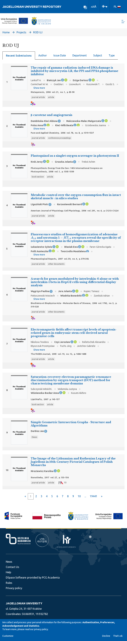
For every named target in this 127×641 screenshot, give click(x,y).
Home (6, 32)
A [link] (91, 7)
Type (112, 55)
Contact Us (12, 566)
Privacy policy (14, 588)
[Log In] (104, 6)
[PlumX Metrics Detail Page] (35, 104)
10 (79, 496)
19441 (93, 496)
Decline (106, 636)
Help (8, 572)
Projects (21, 32)
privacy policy (41, 629)
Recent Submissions (19, 55)
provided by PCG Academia (43, 577)
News (9, 561)
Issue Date (59, 55)
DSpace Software (16, 577)
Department (79, 55)
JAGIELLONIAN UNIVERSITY (24, 603)
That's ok (118, 636)
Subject (97, 55)
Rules (9, 582)
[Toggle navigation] (123, 21)
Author (42, 55)
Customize (7, 636)
